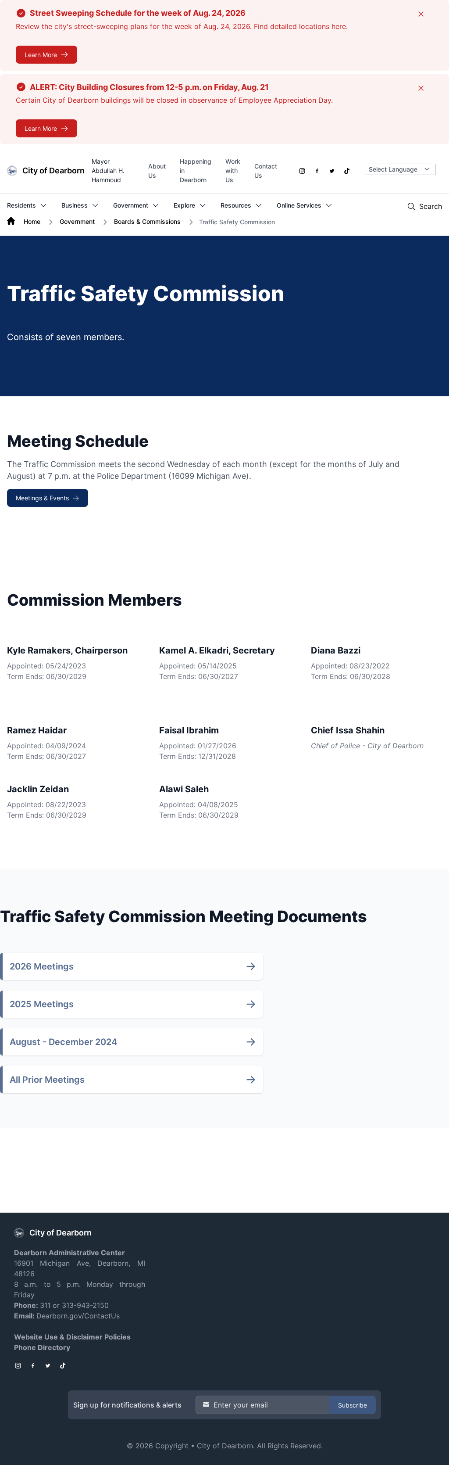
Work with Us (232, 170)
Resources (236, 205)
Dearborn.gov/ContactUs (78, 1315)
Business (74, 205)
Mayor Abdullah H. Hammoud (108, 170)
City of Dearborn (225, 1445)
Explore (184, 205)
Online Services (299, 205)
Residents (21, 205)
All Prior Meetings (47, 1079)
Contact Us (265, 170)
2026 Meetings (42, 966)
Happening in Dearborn (195, 170)
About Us (157, 170)
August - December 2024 (63, 1042)
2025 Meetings (42, 1004)
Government (130, 205)
